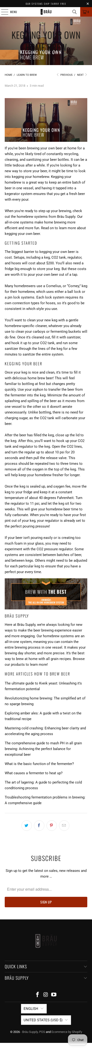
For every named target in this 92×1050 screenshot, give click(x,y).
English (31, 1009)
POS (42, 1032)
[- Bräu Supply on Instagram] (45, 995)
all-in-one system (18, 642)
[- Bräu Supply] (46, 12)
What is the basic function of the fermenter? (39, 764)
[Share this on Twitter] (26, 825)
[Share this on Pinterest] (51, 825)
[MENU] (2, 12)
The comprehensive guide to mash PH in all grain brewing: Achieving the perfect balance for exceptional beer (43, 749)
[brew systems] (46, 593)
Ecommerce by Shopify (66, 1032)
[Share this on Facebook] (39, 825)
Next (80, 74)
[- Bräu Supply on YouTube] (54, 995)
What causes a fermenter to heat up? (34, 773)
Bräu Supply (66, 216)
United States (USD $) (43, 1020)
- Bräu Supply (29, 1032)
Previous (66, 74)
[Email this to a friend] (64, 825)
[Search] (74, 12)
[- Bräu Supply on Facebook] (37, 995)
